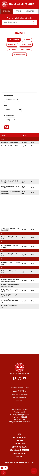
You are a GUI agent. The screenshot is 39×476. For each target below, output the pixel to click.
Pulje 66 (24, 237)
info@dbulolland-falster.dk (19, 422)
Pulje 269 (23, 187)
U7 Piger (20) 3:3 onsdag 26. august (9, 290)
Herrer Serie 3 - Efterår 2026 (9, 142)
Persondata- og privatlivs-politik (19, 462)
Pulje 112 (23, 182)
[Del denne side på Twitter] (5, 468)
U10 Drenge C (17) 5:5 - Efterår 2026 (10, 254)
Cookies (19, 400)
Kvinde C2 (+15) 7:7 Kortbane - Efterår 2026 (10, 192)
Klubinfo (27, 40)
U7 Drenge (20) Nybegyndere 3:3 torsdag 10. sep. (10, 285)
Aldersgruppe (9, 116)
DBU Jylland (19, 444)
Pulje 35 (24, 255)
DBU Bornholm (19, 437)
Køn (5, 105)
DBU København (19, 447)
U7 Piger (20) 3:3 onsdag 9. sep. (9, 295)
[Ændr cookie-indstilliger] (3, 472)
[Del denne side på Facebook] (2, 468)
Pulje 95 (24, 290)
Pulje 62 (24, 263)
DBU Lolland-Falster (19, 450)
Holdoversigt (14, 40)
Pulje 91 (24, 246)
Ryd (6, 127)
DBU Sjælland (19, 453)
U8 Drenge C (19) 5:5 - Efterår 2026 (10, 271)
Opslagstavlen (19, 54)
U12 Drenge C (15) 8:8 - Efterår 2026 (10, 237)
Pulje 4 (24, 229)
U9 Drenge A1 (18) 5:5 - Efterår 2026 (10, 263)
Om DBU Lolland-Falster (19, 388)
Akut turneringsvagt (20, 394)
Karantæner (25, 49)
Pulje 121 (23, 192)
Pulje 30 (24, 142)
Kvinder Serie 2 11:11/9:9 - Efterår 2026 (10, 187)
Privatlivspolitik (19, 397)
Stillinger (12, 49)
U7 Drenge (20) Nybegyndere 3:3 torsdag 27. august (10, 280)
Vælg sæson (8, 95)
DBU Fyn (19, 441)
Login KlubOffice (19, 391)
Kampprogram (26, 44)
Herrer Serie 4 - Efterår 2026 (9, 146)
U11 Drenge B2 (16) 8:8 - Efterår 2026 (9, 246)
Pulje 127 (23, 271)
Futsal (19, 456)
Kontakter (12, 44)
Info (32, 142)
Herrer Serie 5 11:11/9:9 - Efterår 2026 (10, 182)
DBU (19, 434)
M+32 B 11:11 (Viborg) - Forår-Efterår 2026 (10, 229)
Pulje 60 (24, 146)
